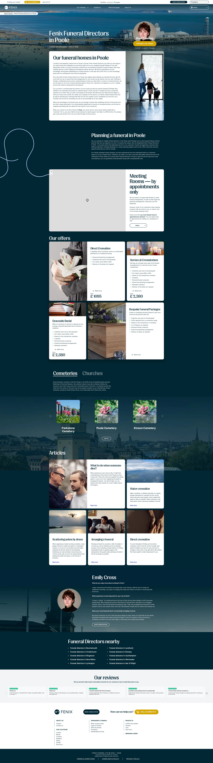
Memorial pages (132, 733)
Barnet (58, 734)
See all (106, 438)
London (58, 732)
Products (129, 720)
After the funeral (96, 727)
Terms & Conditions (86, 759)
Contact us (59, 725)
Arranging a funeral (99, 720)
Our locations (61, 729)
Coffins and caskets (132, 723)
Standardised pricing (97, 731)
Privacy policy (133, 759)
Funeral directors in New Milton (82, 659)
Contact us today (144, 44)
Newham (59, 738)
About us (59, 720)
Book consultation (179, 2)
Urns (127, 727)
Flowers (128, 725)
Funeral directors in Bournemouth (83, 648)
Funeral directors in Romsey (120, 652)
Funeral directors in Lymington (82, 663)
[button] (87, 200)
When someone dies (97, 723)
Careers (58, 723)
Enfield (58, 742)
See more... (59, 744)
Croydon (59, 736)
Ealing (58, 740)
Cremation (94, 729)
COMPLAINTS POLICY (110, 759)
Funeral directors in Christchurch (83, 652)
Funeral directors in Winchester (121, 659)
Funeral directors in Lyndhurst (121, 648)
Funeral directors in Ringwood (82, 656)
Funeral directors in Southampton (122, 656)
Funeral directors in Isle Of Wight (122, 663)
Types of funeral (96, 725)
